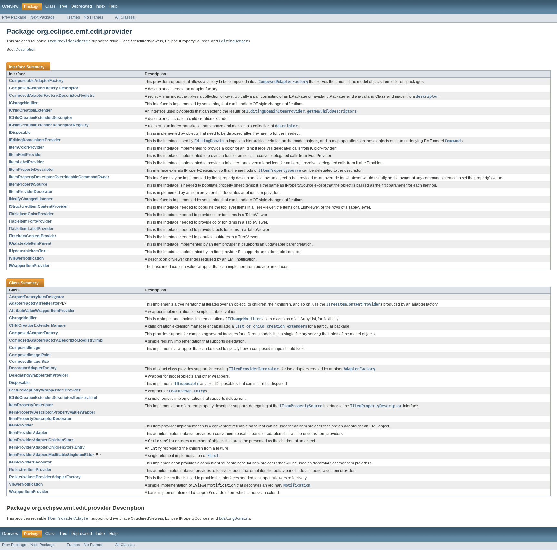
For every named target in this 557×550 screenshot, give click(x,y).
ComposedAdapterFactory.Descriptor (43, 88)
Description (25, 49)
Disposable (19, 382)
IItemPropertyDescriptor (31, 169)
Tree (63, 6)
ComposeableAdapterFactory (36, 80)
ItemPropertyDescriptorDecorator (40, 419)
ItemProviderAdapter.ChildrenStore (41, 440)
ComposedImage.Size (29, 361)
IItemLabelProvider (26, 162)
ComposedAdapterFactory (33, 333)
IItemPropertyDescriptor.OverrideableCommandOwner (59, 177)
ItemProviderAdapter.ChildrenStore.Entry (47, 447)
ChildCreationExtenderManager (38, 325)
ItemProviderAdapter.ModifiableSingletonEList (51, 455)
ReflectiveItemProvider (30, 469)
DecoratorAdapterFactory (33, 368)
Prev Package (14, 17)
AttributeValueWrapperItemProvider (42, 310)
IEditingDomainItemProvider (35, 140)
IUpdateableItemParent (30, 243)
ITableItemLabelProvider (31, 228)
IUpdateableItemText (28, 251)
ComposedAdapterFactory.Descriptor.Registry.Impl (56, 340)
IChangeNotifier (23, 103)
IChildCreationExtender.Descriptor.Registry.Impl (53, 397)
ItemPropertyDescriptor (31, 405)
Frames (73, 17)
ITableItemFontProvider (30, 221)
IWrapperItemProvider (29, 265)
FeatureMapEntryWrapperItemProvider (45, 390)
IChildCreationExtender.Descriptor (40, 117)
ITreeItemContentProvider (32, 236)
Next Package (42, 17)
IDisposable (20, 132)
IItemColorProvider (26, 147)
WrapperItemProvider (29, 492)
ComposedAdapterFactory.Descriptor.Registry (52, 95)
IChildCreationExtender (30, 110)
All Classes (125, 17)
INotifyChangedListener (31, 199)
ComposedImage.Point (30, 355)
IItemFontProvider (25, 154)
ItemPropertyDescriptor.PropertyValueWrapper (52, 412)
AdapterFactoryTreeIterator (34, 303)
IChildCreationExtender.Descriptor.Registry (49, 125)
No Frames (93, 17)
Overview (10, 6)
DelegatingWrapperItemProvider (38, 375)
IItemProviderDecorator (31, 191)
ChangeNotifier (23, 318)
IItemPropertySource (28, 184)
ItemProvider (21, 425)
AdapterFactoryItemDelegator (36, 297)
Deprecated (81, 6)
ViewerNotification (26, 484)
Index (100, 6)
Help (113, 6)
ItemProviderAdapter (28, 432)
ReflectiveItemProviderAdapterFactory (45, 477)
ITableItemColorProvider (31, 214)
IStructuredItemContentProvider (38, 206)
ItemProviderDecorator (30, 462)
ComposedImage (24, 347)
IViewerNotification (26, 258)
